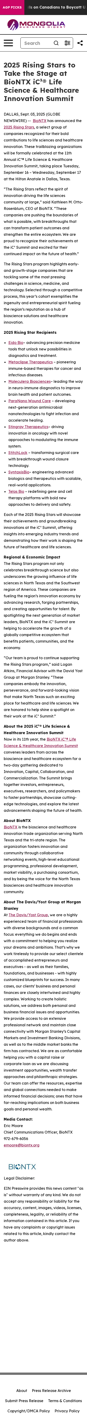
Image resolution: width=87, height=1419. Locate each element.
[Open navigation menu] (8, 43)
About (21, 1390)
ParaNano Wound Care (29, 400)
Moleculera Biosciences (29, 381)
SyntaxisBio (18, 472)
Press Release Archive (51, 1390)
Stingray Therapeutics (28, 426)
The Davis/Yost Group (28, 915)
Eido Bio (15, 342)
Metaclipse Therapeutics (30, 362)
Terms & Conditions (65, 1400)
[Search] (56, 43)
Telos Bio (16, 491)
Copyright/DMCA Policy (28, 1411)
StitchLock (17, 452)
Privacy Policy (67, 1411)
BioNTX (39, 120)
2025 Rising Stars (19, 127)
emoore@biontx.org (21, 1145)
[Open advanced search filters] (67, 43)
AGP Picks (12, 7)
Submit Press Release (24, 1400)
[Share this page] (80, 43)
